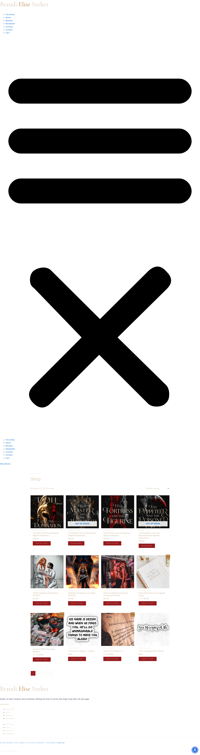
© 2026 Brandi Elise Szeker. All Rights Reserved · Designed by (29, 743)
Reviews (9, 20)
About (8, 17)
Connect (9, 27)
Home (33, 474)
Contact (9, 30)
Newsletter (10, 23)
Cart (7, 33)
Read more (76, 543)
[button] (100, 237)
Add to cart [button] (42, 543)
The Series (10, 14)
